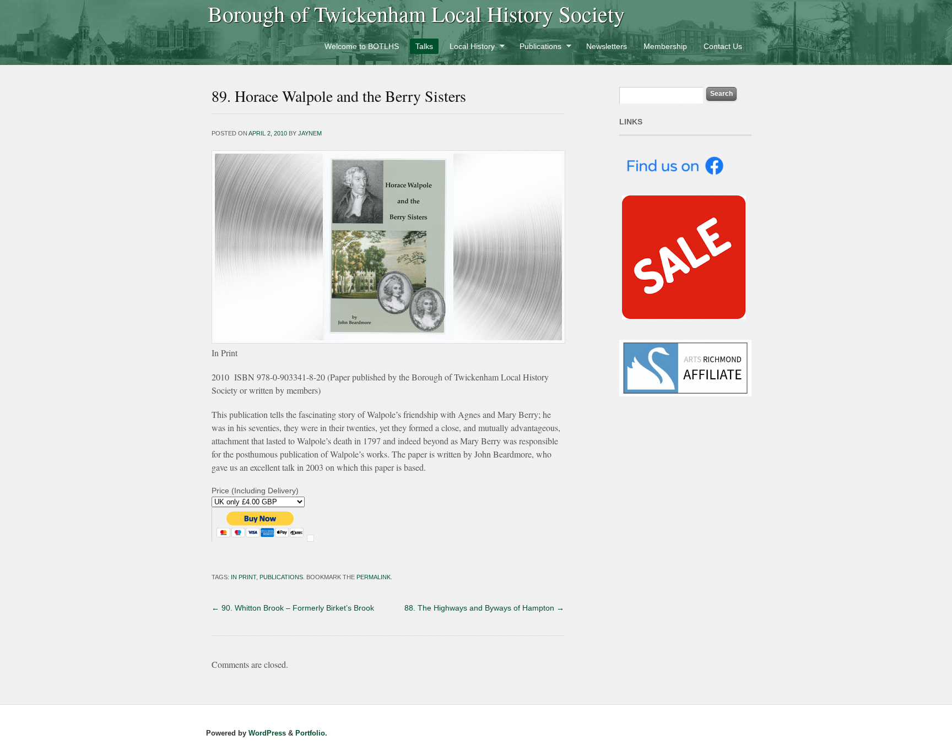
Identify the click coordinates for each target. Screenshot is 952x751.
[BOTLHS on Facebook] (674, 189)
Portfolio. (311, 733)
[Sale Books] (682, 317)
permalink (373, 577)
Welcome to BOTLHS (361, 46)
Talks (424, 46)
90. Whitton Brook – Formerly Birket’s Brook (293, 607)
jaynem (310, 133)
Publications (537, 48)
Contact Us (723, 46)
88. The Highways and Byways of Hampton (484, 607)
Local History (469, 48)
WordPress (267, 733)
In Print (243, 577)
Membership (665, 46)
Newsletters (606, 46)
